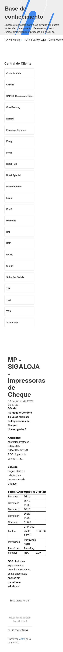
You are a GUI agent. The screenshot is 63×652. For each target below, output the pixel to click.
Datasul (10, 118)
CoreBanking (13, 107)
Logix (9, 197)
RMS (8, 243)
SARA (9, 254)
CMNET (10, 84)
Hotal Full (11, 163)
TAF (8, 288)
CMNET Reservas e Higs (19, 96)
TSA (8, 299)
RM (8, 232)
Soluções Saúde (15, 277)
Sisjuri (9, 265)
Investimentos (14, 186)
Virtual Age (12, 322)
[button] (20, 606)
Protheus (11, 220)
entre (22, 639)
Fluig (9, 141)
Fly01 (9, 152)
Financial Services (16, 130)
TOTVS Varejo (12, 39)
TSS (8, 311)
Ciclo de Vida (13, 73)
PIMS (9, 209)
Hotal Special (13, 175)
